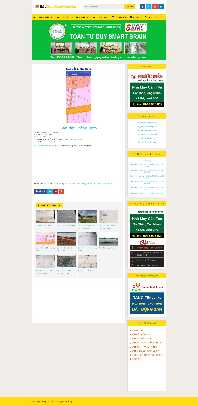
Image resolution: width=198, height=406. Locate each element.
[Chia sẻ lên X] (50, 191)
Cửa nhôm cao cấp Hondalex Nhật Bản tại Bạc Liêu (147, 173)
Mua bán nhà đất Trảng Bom (101, 183)
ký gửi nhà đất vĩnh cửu (147, 132)
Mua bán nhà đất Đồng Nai (79, 183)
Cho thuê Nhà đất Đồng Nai (80, 17)
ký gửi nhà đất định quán (147, 136)
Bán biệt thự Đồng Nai (144, 347)
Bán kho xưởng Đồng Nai (145, 351)
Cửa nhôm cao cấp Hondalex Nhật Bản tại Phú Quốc (147, 179)
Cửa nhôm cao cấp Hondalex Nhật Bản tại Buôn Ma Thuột (147, 190)
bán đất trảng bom (61, 183)
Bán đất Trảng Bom (78, 127)
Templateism (161, 401)
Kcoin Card (120, 17)
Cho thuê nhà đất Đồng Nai (146, 355)
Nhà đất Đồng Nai (50, 17)
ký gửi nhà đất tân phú (147, 128)
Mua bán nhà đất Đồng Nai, (44, 146)
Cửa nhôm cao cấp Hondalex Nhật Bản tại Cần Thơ (147, 161)
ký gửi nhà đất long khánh (147, 125)
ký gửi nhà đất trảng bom (147, 140)
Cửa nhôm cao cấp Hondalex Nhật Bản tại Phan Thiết (147, 185)
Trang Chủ (138, 330)
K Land (104, 17)
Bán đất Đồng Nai (141, 334)
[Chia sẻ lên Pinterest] (55, 191)
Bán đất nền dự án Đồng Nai (147, 343)
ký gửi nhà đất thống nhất (147, 144)
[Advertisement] (78, 166)
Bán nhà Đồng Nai (141, 339)
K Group (137, 17)
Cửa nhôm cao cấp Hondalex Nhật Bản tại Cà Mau (147, 167)
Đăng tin (152, 17)
